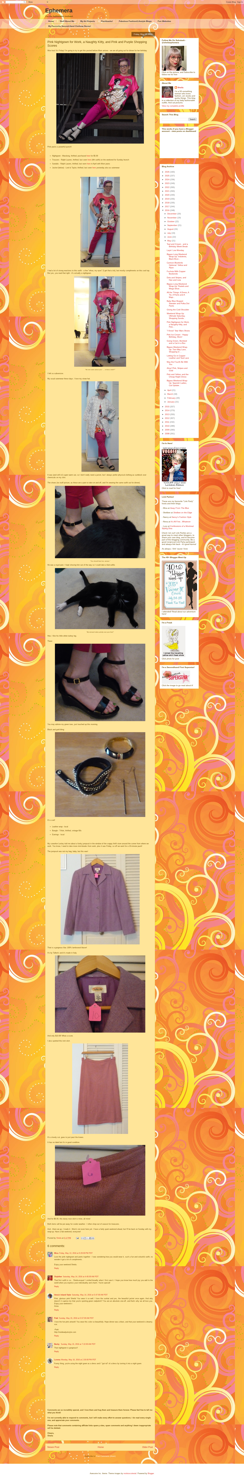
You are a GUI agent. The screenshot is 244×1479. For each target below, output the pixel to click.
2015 (167, 406)
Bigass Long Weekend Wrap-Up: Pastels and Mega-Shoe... (178, 286)
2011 (167, 422)
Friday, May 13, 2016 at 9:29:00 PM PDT (76, 1253)
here (89, 156)
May (169, 241)
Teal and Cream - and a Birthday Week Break (177, 245)
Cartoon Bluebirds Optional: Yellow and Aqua (177, 265)
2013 (167, 414)
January (171, 402)
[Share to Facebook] (90, 1238)
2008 (167, 433)
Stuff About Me (67, 21)
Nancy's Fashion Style (181, 517)
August (170, 229)
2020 (167, 195)
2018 (167, 203)
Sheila (180, 87)
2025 (167, 176)
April (169, 390)
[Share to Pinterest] (93, 1238)
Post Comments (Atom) (106, 1456)
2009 (167, 430)
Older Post (147, 1447)
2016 (167, 210)
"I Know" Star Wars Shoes (178, 331)
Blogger (151, 1473)
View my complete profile (173, 106)
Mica (56, 1253)
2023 (167, 183)
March (170, 394)
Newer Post (53, 1447)
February (171, 398)
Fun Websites (164, 21)
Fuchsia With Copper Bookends (176, 272)
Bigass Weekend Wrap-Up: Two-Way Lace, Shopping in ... (177, 349)
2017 (167, 206)
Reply (56, 1268)
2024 (167, 179)
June (169, 237)
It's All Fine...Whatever (181, 521)
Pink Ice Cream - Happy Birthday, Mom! (177, 336)
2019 (167, 199)
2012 (167, 418)
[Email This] (82, 1238)
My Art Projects (87, 21)
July (169, 233)
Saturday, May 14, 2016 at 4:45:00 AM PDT (81, 1277)
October (171, 221)
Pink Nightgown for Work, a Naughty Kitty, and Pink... (178, 324)
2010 (167, 426)
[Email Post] (77, 1238)
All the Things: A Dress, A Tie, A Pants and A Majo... (178, 294)
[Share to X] (87, 1238)
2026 (167, 172)
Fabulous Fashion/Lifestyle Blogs (135, 21)
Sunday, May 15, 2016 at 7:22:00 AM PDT (78, 1344)
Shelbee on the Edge (182, 512)
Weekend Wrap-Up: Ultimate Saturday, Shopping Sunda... (176, 315)
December (172, 214)
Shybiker (58, 1277)
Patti (56, 1318)
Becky (57, 1344)
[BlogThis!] (85, 1238)
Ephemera (58, 10)
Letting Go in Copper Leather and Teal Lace (178, 357)
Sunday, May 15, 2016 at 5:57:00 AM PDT (76, 1318)
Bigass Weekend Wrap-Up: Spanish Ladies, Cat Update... (177, 382)
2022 (167, 187)
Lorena (57, 1360)
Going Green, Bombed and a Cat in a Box (177, 342)
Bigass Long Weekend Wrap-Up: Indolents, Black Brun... (177, 256)
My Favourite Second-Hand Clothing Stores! (69, 26)
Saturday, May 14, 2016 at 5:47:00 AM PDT (90, 1295)
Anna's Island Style (62, 1295)
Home (51, 21)
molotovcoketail (130, 1473)
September (172, 225)
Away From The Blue (179, 508)
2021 (167, 191)
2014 (167, 410)
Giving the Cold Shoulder (178, 309)
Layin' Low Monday (175, 250)
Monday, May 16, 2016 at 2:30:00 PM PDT (78, 1360)
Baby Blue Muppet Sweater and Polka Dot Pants (178, 303)
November (172, 217)
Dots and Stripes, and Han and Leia (176, 278)
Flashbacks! (107, 21)
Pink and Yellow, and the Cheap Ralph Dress (178, 375)
